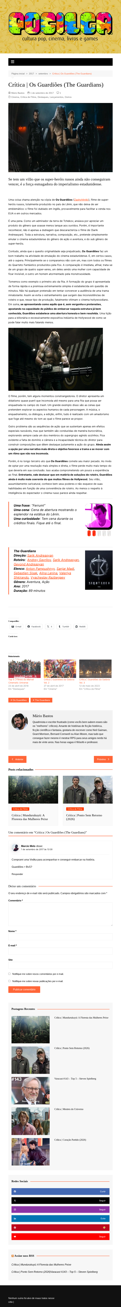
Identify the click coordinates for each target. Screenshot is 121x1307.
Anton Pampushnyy (40, 569)
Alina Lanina (48, 573)
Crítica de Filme (28, 97)
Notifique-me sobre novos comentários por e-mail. (38, 974)
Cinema (15, 97)
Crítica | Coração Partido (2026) (70, 1139)
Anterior (19, 759)
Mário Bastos (17, 93)
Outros (68, 97)
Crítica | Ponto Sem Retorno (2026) (71, 1048)
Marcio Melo (28, 846)
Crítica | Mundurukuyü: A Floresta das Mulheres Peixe (81, 1017)
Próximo (101, 759)
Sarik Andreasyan (40, 555)
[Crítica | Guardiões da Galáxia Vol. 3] (95, 669)
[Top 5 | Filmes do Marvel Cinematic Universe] (24, 669)
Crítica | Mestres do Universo (68, 1109)
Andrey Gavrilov (39, 560)
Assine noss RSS (24, 1255)
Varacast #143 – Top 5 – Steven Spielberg (75, 1078)
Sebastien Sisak (25, 573)
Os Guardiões (20, 700)
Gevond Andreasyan (29, 564)
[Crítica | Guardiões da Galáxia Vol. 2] (60, 669)
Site (10, 959)
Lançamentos (56, 97)
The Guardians (42, 700)
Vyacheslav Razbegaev (48, 577)
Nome (12, 931)
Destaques (43, 97)
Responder (17, 874)
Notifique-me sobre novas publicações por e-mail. (37, 981)
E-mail (12, 945)
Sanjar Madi (65, 569)
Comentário (15, 900)
